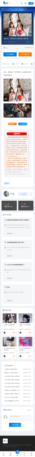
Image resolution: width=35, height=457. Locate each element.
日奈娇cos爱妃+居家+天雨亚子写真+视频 (12, 394)
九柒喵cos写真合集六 (9, 325)
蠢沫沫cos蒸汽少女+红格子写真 (26, 206)
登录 (31, 3)
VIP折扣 (29, 47)
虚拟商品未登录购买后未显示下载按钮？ (18, 220)
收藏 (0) (13, 124)
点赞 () (23, 124)
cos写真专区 (10, 9)
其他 (8, 287)
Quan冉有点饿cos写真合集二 (12, 383)
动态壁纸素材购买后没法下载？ (16, 242)
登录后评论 (15, 425)
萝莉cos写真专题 (19, 9)
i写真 (6, 41)
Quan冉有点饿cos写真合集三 (25, 349)
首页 (4, 9)
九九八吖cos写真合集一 (11, 397)
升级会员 (26, 54)
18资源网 (8, 170)
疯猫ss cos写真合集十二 (25, 325)
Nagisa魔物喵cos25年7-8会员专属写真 (12, 401)
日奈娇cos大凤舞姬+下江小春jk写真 (12, 390)
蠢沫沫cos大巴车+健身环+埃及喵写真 (9, 206)
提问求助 (16, 166)
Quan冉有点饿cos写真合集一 (12, 387)
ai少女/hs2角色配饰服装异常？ (16, 264)
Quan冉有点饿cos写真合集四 (9, 349)
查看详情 (9, 233)
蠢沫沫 (10, 72)
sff (7, 332)
